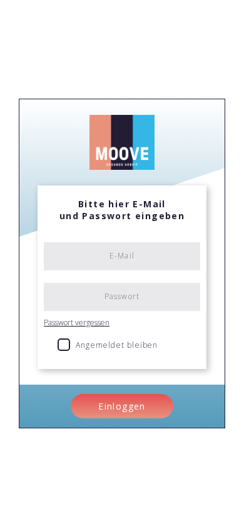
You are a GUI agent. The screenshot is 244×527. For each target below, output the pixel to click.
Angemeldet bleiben (117, 345)
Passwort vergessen (76, 322)
